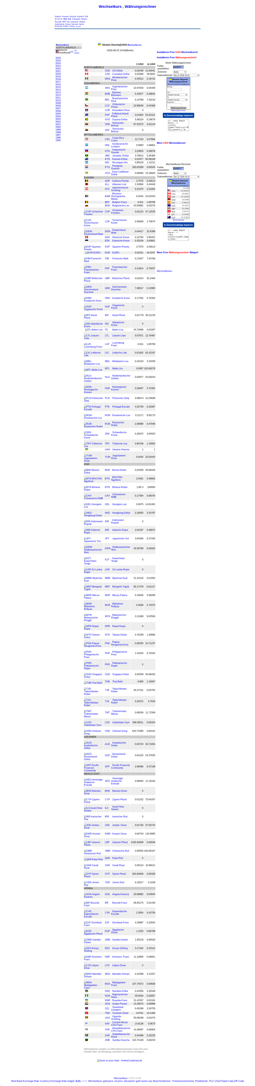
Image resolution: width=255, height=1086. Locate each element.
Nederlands (59, 24)
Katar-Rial (117, 858)
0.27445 (151, 538)
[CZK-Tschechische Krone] (93, 225)
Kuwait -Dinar (119, 833)
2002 (58, 121)
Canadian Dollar (121, 74)
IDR (107, 521)
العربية (78, 26)
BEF (107, 202)
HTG (107, 151)
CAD (107, 74)
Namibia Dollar (120, 991)
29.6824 (151, 74)
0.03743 (139, 744)
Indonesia (75, 22)
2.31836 (151, 361)
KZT (107, 559)
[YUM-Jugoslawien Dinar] (93, 461)
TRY (107, 443)
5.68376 (151, 495)
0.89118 (139, 162)
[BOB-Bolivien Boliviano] (86, 94)
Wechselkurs (62, 45)
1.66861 (151, 145)
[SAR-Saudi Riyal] (93, 868)
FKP (107, 115)
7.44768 (151, 258)
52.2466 (151, 278)
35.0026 (139, 995)
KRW (108, 548)
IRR (107, 816)
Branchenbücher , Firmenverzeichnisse (173, 1081)
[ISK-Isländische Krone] (93, 326)
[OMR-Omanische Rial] (93, 853)
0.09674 (139, 398)
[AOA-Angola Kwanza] (93, 897)
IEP (107, 315)
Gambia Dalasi (120, 939)
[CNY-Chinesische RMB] (93, 498)
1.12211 (151, 162)
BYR (107, 487)
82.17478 (138, 586)
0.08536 (139, 712)
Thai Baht (117, 681)
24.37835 (150, 755)
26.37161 (138, 690)
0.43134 (139, 361)
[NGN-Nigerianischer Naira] (86, 995)
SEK (107, 433)
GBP (107, 278)
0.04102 (139, 755)
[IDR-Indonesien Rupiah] (93, 524)
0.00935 (139, 851)
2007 (58, 108)
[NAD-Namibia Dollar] (86, 991)
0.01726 (139, 825)
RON (107, 415)
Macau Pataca (119, 595)
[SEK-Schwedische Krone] (93, 437)
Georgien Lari (119, 504)
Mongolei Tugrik (120, 586)
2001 (58, 124)
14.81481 (150, 504)
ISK (107, 323)
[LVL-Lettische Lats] (93, 355)
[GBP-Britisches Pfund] (93, 281)
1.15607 (151, 681)
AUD (107, 744)
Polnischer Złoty (120, 398)
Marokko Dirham (121, 974)
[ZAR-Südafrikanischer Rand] (86, 1035)
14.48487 (138, 1029)
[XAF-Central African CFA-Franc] (86, 1023)
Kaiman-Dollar (120, 159)
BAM (107, 196)
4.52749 (139, 406)
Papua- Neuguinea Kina (119, 643)
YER (107, 882)
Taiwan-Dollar (119, 634)
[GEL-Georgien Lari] (93, 507)
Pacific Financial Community (120, 766)
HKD (107, 513)
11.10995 (138, 957)
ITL (106, 329)
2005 (58, 113)
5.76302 (151, 298)
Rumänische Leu (121, 415)
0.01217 (151, 586)
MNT (107, 586)
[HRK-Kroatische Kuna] (93, 300)
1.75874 (151, 221)
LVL (107, 352)
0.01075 (151, 1017)
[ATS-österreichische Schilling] (86, 189)
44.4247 (151, 252)
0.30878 (151, 151)
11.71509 (150, 712)
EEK (107, 240)
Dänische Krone (120, 237)
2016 (58, 84)
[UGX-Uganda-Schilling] (86, 1017)
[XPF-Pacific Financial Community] (93, 770)
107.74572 (137, 984)
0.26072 (139, 433)
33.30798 (138, 548)
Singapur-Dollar (120, 674)
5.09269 (151, 595)
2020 (58, 74)
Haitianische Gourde (118, 151)
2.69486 (139, 766)
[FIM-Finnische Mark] (93, 261)
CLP (107, 105)
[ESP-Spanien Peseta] (93, 249)
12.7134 (139, 139)
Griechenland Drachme (118, 288)
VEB (107, 124)
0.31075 (139, 189)
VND (107, 731)
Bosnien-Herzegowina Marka (118, 196)
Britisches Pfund (120, 278)
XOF (107, 1029)
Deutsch (73, 16)
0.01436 (151, 903)
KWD (108, 833)
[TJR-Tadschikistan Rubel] (93, 694)
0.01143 (151, 124)
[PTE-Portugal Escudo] (93, 409)
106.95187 (149, 851)
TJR (107, 690)
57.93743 (150, 825)
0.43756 (151, 912)
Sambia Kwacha (121, 1040)
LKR (107, 569)
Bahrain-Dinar (119, 791)
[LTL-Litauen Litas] (93, 338)
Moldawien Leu (120, 361)
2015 (58, 87)
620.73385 (137, 731)
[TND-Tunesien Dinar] (86, 1013)
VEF (107, 130)
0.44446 (151, 184)
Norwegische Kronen (118, 388)
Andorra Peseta (120, 181)
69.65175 (138, 903)
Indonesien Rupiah (117, 521)
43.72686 (138, 329)
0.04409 (151, 88)
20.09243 (150, 377)
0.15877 (139, 94)
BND (107, 470)
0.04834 (151, 894)
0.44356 (139, 991)
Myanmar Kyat (119, 578)
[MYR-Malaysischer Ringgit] (93, 620)
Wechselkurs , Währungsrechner (127, 6)
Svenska (74, 24)
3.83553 (151, 433)
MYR (107, 616)
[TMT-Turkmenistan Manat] (93, 716)
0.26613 (151, 181)
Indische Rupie (120, 530)
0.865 (140, 681)
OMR (107, 851)
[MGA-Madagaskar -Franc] (93, 988)
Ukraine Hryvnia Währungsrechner (178, 80)
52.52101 (150, 115)
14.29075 (138, 1003)
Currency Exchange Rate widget (57, 1081)
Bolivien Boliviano (116, 93)
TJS (107, 701)
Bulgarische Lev (120, 205)
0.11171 (139, 415)
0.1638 (151, 882)
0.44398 (139, 1035)
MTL (107, 368)
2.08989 (139, 424)
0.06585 (139, 173)
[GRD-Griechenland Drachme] (93, 292)
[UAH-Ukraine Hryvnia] (86, 449)
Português (76, 19)
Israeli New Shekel (117, 808)
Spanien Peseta (120, 246)
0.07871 (139, 335)
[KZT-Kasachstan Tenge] (93, 563)
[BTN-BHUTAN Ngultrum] (93, 481)
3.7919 (151, 701)
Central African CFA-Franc (119, 1023)
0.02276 (151, 205)
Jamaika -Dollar (120, 155)
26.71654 (150, 744)
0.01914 (139, 278)
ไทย (68, 22)
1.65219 (139, 939)
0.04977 (139, 377)
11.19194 (150, 781)
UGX (107, 1017)
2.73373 (151, 605)
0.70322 (151, 653)
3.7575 (139, 181)
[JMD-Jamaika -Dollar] (86, 156)
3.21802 (151, 189)
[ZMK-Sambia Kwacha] (86, 1040)
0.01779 (139, 315)
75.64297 (150, 799)
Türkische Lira (119, 443)
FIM (107, 258)
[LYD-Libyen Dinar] (93, 968)
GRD (107, 288)
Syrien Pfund (119, 874)
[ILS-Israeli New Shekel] (93, 810)
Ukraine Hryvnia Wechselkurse (179, 181)
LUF (107, 344)
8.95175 (151, 415)
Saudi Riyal (118, 865)
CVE (107, 912)
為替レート (81, 1081)
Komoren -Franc (120, 957)
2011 (58, 98)
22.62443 (150, 196)
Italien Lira (117, 329)
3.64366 (139, 538)
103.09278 (149, 368)
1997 (58, 135)
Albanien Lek (119, 184)
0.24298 (139, 974)
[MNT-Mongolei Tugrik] (93, 589)
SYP (107, 874)
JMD (107, 155)
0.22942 (151, 922)
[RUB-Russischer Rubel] (93, 426)
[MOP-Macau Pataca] (93, 598)
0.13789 (139, 99)
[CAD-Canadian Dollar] (86, 74)
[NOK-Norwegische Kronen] (93, 392)
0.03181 (151, 1000)
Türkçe (72, 26)
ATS (107, 189)
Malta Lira (117, 368)
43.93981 (138, 205)
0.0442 (139, 196)
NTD (107, 634)
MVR (107, 605)
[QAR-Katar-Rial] (93, 859)
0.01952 (151, 578)
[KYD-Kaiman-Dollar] (86, 159)
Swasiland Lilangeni (117, 1008)
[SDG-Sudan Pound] (86, 1004)
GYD (107, 119)
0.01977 (139, 159)
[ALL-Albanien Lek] (86, 184)
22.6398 (151, 231)
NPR (107, 626)
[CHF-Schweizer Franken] (93, 214)
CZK (107, 221)
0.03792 (151, 690)
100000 (151, 487)
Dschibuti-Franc (120, 922)
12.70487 (150, 335)
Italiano (84, 19)
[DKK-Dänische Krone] (86, 237)
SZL (107, 1008)
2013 (58, 92)
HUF (107, 306)
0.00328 (151, 874)
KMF (107, 957)
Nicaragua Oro (120, 162)
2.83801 (151, 240)
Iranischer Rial (120, 816)
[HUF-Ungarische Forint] (93, 309)
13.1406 (151, 1013)
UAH (107, 449)
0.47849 (151, 424)
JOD (107, 825)
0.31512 (151, 948)
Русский (58, 22)
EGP (107, 931)
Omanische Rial (120, 851)
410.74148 (137, 1040)
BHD (107, 791)
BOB (107, 94)
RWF (107, 1000)
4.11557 (151, 974)
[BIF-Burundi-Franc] (93, 905)
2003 (58, 119)
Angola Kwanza (120, 894)
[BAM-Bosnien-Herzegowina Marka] (86, 196)
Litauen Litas (119, 335)
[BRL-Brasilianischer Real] (86, 99)
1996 (58, 137)
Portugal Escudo (121, 406)
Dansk (67, 24)
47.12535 (150, 211)
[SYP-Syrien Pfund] (93, 876)
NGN (107, 995)
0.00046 (151, 842)
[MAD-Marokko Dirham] (93, 976)
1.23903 (151, 443)
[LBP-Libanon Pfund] (93, 845)
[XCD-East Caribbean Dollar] (86, 173)
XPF (107, 766)
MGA (107, 984)
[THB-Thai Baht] (93, 683)
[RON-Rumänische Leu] (93, 418)
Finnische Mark (120, 258)
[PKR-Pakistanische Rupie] (93, 668)
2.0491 (139, 478)
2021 (58, 71)
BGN (107, 205)
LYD (107, 965)
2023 (58, 66)
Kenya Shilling (120, 948)
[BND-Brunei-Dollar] (93, 472)
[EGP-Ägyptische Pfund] (93, 934)
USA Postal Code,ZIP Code (229, 1081)
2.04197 (139, 530)
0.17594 (139, 495)
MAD (107, 974)
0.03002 (151, 548)
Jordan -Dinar (119, 825)
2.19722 (151, 78)
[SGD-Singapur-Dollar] (93, 677)
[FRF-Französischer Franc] (93, 272)
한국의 (59, 19)
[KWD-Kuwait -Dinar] (93, 836)
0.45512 (139, 78)
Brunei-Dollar (119, 470)
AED (107, 781)
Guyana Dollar (120, 119)
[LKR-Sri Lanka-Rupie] (93, 572)
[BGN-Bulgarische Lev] (86, 205)
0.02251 (139, 252)
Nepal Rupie (119, 626)
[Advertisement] (146, 21)
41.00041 (150, 70)
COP (107, 110)
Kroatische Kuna (121, 298)
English (58, 16)
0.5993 (139, 145)
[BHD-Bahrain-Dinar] (93, 793)
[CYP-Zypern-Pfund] (93, 802)
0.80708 (139, 443)
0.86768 (151, 931)
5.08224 (139, 119)
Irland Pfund (118, 315)
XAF (107, 1023)
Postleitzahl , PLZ (204, 1081)
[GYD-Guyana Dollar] (86, 119)
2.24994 (139, 184)
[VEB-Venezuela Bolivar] (86, 124)
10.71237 (150, 643)
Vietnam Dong (119, 731)
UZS (107, 722)
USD (71, 52)
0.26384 (151, 155)
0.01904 (139, 115)
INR (107, 530)
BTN (107, 478)
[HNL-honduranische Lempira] (86, 145)
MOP (107, 595)
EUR (107, 252)
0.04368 (151, 105)
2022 (58, 68)
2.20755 (151, 1008)
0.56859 (139, 221)
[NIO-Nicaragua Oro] (86, 162)
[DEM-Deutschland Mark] (93, 234)
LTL (107, 335)
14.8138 (139, 1023)
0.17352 (139, 298)
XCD (107, 173)
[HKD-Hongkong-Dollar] (93, 515)
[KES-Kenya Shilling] (93, 951)
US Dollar (117, 70)
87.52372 (138, 124)
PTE (107, 406)
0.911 (140, 202)
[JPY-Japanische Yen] (93, 541)
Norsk (81, 24)
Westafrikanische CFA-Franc (120, 1029)
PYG (107, 167)
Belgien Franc (119, 202)
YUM (107, 457)
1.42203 (139, 653)
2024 (58, 63)
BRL (107, 99)
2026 (58, 58)
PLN (107, 398)
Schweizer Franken (117, 211)
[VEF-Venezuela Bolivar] (86, 130)
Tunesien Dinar (120, 1013)
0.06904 (151, 1029)
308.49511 (137, 722)
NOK (107, 388)
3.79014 (139, 155)
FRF (107, 268)
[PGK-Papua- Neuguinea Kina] (93, 646)
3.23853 (139, 151)
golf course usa (144, 1081)
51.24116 (138, 578)
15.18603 (150, 173)
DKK (107, 237)
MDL (107, 361)
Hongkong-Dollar (121, 513)
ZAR (107, 1035)
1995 (58, 140)
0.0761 (139, 1013)
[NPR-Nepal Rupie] (93, 629)
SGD (107, 674)
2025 (58, 60)
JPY (107, 538)
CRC (107, 139)
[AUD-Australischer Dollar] (93, 748)
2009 (58, 103)
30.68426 (150, 470)
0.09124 (139, 865)
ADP (107, 181)
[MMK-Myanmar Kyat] (93, 580)
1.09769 (151, 202)
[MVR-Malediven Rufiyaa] (93, 609)
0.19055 (139, 513)
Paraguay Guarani (116, 167)
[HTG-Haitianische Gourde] (86, 151)
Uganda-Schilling (116, 1017)
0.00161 (151, 731)
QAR (107, 858)
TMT (107, 712)
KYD (107, 159)
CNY (107, 495)
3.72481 (151, 388)
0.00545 (151, 167)
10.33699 (150, 398)
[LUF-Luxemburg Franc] (93, 347)
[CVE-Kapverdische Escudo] (93, 916)
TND (107, 1013)
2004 (58, 116)
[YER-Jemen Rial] (93, 885)
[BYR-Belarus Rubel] (93, 490)
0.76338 (139, 634)
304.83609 (137, 874)
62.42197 (150, 352)
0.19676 (151, 119)
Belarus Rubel (119, 487)
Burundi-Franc (119, 903)
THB (107, 681)
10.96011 (150, 865)
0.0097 (139, 368)
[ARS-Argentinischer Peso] (86, 88)
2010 (58, 100)
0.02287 (151, 329)
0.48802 (151, 478)
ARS (107, 88)
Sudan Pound (119, 1003)
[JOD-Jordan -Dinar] (93, 828)
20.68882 (138, 894)
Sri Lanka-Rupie (120, 569)
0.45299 (139, 1008)
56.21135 (150, 315)
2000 (58, 127)
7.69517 (139, 288)
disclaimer (129, 1081)
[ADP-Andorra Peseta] (86, 181)
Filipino (82, 22)
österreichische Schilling (119, 189)
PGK (107, 643)
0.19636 (139, 595)
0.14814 (139, 268)
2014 (58, 90)
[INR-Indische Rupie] (93, 532)
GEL (107, 504)
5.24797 (151, 513)
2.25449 (151, 991)
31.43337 (138, 1000)
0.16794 (139, 237)
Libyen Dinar (119, 965)
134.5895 (150, 833)
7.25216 (151, 99)
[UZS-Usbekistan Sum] (93, 725)
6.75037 (151, 268)
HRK (107, 298)
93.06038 (138, 1017)
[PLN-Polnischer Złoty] (93, 401)
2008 (58, 105)
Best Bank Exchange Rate (25, 1081)
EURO (115, 252)
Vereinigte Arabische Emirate (117, 781)
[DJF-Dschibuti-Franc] (93, 925)
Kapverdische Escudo (119, 912)
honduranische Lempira (119, 145)
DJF (107, 922)
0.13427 (139, 258)
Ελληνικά (58, 26)
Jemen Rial (118, 882)
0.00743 (139, 833)
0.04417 (139, 231)
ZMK (107, 1040)
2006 (58, 111)
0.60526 (151, 939)
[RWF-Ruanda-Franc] (86, 1000)
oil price (119, 1081)
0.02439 (139, 70)
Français (65, 16)
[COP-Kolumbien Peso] (86, 110)
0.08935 (139, 781)
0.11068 (139, 616)
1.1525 (139, 931)
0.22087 (151, 406)
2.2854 (139, 912)
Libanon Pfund (120, 842)
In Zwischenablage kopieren (178, 115)
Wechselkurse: (164, 271)
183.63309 (137, 167)
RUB (107, 424)
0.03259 (139, 470)
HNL (107, 145)
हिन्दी (64, 22)
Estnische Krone (121, 240)
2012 (58, 95)
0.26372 (139, 701)
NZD (107, 755)
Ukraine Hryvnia (120, 449)
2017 (58, 82)
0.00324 (151, 722)
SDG (107, 1003)
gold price (108, 1081)
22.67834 (138, 88)
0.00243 (151, 1040)
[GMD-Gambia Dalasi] (93, 942)
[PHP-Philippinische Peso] (93, 657)
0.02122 (139, 211)
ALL (107, 184)
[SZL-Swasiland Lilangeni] (86, 1008)
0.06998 (151, 1003)
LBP (107, 842)
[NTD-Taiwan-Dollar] (93, 637)
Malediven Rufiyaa (117, 605)
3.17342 (139, 948)
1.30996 (151, 634)
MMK (107, 578)
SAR (107, 865)
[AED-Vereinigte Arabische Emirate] (93, 785)
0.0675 (139, 504)
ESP (107, 246)
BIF (107, 903)
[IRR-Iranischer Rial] (93, 819)
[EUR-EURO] (92, 252)
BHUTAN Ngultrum (116, 478)
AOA (107, 894)
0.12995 (151, 288)
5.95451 (151, 237)
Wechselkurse (122, 45)
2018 (58, 79)
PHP (107, 653)
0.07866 (151, 139)
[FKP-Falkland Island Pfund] (86, 115)
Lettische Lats (119, 352)
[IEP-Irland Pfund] (93, 318)
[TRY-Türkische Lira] (93, 446)
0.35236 (139, 240)
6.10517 (139, 882)
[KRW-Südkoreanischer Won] (93, 552)
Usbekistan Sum (121, 722)
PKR (107, 664)
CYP (107, 799)
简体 (69, 19)
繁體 (65, 19)
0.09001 (151, 957)
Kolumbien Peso (121, 110)
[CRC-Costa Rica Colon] (86, 139)
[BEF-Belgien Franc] (86, 202)
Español (80, 16)
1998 (58, 132)
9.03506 (151, 616)
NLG (107, 377)
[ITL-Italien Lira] (94, 329)
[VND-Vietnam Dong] (93, 733)
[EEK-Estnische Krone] (86, 241)
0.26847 (139, 388)
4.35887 (139, 922)
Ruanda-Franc (120, 1000)
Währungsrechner (178, 111)
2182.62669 (137, 842)
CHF (107, 211)
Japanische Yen (120, 538)
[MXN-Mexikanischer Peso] (86, 78)
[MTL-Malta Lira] (93, 370)
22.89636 (138, 105)
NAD (107, 991)
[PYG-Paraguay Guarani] (86, 167)
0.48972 (151, 530)
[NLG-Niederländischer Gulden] (93, 381)
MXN (107, 78)
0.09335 (139, 643)
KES (107, 948)
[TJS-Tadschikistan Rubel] (93, 705)
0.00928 (151, 984)
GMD (107, 939)
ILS (106, 808)
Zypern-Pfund (119, 799)
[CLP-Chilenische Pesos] (86, 105)
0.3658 (139, 605)
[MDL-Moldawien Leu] (93, 364)
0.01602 (139, 352)
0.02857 (151, 995)
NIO (107, 162)
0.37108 (151, 766)
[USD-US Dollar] (86, 71)
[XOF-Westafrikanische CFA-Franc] (86, 1029)
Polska (65, 26)
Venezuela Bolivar (117, 124)
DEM (107, 231)
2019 (58, 76)
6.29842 (151, 94)
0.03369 (139, 74)
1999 (58, 129)
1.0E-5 (140, 487)
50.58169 (150, 159)
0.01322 (139, 799)
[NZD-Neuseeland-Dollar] (93, 759)
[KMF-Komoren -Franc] (93, 959)
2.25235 (151, 1035)
